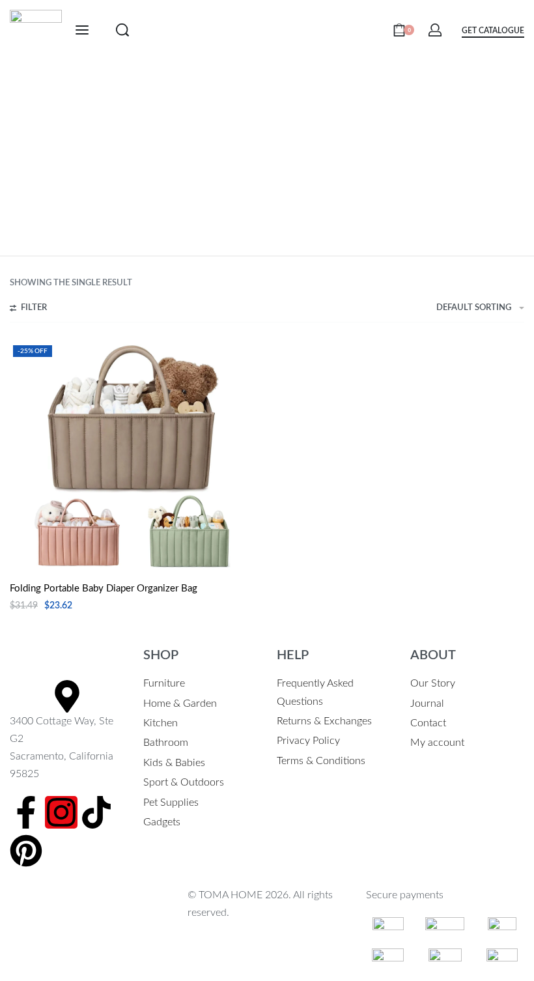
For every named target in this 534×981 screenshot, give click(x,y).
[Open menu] (82, 30)
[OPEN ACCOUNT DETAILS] (435, 30)
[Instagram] (61, 812)
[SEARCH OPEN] (122, 30)
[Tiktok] (96, 812)
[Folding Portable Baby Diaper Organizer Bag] (137, 456)
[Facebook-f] (26, 812)
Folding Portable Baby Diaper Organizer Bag (103, 588)
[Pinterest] (26, 850)
